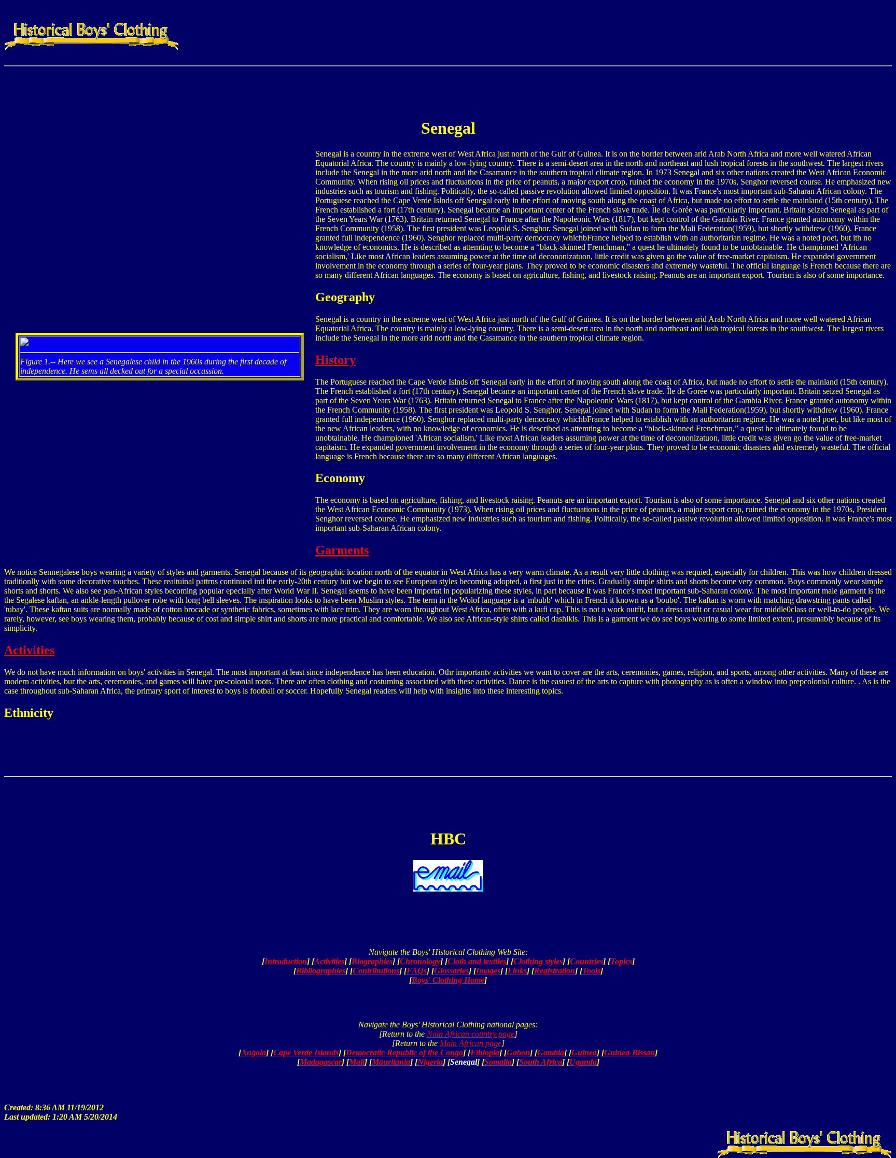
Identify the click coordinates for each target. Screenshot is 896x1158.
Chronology (420, 961)
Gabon (518, 1052)
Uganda (583, 1061)
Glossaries (451, 970)
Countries (586, 961)
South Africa (540, 1061)
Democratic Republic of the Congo (404, 1052)
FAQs (417, 970)
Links (517, 970)
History (335, 359)
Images (488, 970)
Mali (357, 1061)
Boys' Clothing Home (448, 980)
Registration (554, 970)
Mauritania (391, 1061)
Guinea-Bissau (629, 1052)
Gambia (550, 1052)
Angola (253, 1052)
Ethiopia (484, 1052)
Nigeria (430, 1061)
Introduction (285, 961)
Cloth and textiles (476, 961)
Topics (621, 961)
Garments (342, 550)
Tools (591, 970)
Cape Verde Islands (306, 1052)
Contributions (376, 970)
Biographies (372, 961)
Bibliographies (320, 970)
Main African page (470, 1043)
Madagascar (321, 1061)
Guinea (584, 1052)
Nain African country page (470, 1033)
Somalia (498, 1061)
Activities (29, 650)
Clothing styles (538, 961)
